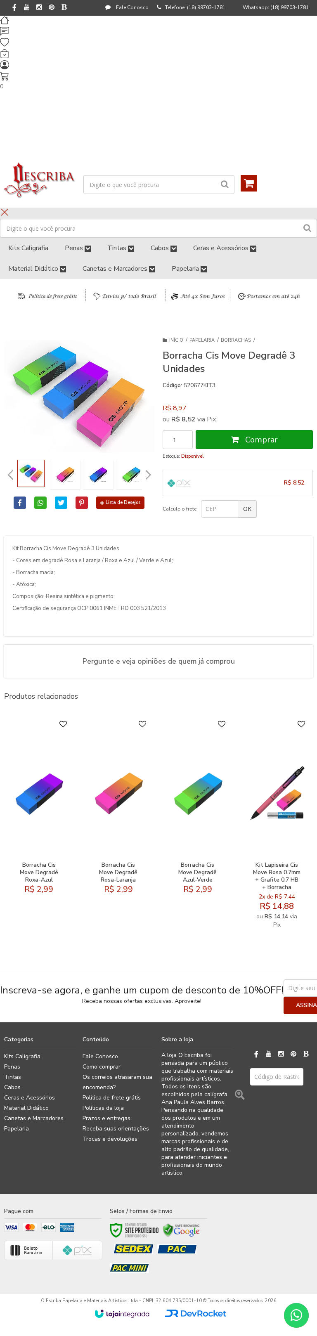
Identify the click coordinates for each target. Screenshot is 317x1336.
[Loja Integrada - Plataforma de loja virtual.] (122, 1314)
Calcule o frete (180, 509)
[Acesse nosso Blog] (64, 8)
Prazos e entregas (106, 1118)
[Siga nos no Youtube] (27, 8)
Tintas (12, 1077)
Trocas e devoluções (110, 1139)
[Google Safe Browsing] (181, 1230)
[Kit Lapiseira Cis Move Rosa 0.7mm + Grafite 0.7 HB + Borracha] (276, 826)
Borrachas (236, 340)
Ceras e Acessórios (29, 1098)
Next (148, 472)
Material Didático (26, 1108)
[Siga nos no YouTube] (269, 1054)
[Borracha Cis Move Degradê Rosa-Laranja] (118, 826)
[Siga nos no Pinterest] (51, 8)
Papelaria (202, 340)
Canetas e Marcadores (34, 1118)
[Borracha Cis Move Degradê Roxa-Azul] (39, 826)
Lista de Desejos (123, 502)
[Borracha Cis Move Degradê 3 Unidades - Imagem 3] (98, 474)
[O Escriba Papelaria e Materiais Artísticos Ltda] (39, 180)
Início (176, 340)
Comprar (260, 439)
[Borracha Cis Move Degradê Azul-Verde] (197, 826)
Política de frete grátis (112, 1098)
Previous (10, 474)
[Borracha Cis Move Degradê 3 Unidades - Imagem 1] (31, 473)
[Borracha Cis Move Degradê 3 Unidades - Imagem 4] (131, 474)
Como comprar (102, 1067)
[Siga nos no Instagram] (39, 8)
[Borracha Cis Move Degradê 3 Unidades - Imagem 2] (65, 474)
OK (247, 509)
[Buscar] (225, 184)
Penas (12, 1067)
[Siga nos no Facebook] (14, 8)
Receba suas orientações (116, 1129)
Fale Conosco (132, 7)
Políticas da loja (103, 1108)
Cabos (12, 1087)
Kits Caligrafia (22, 1056)
